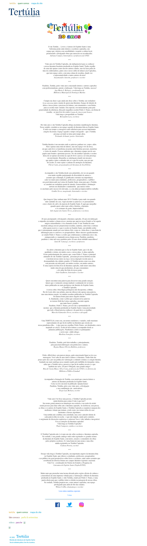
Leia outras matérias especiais (69, 491)
